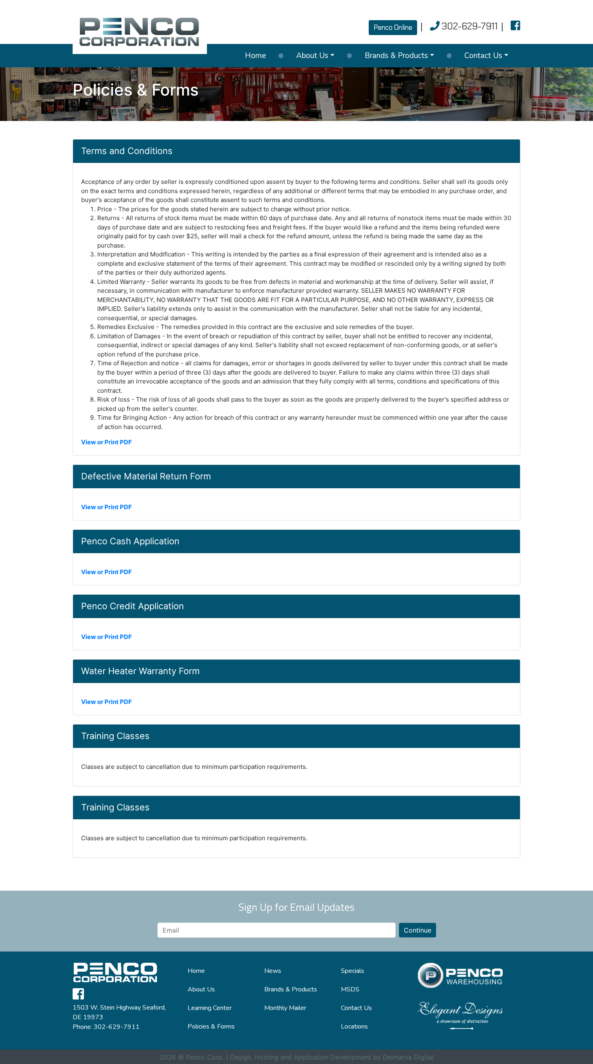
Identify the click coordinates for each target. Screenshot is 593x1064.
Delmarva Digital (408, 1057)
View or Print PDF (106, 442)
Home (255, 55)
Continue (417, 930)
